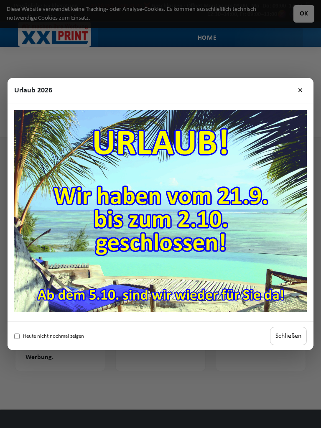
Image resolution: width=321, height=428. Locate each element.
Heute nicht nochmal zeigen (53, 336)
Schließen (288, 336)
